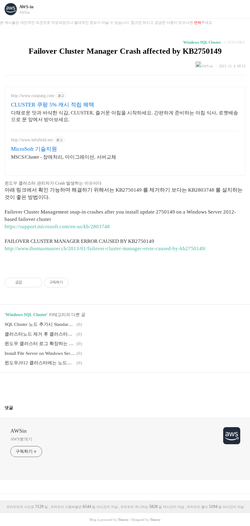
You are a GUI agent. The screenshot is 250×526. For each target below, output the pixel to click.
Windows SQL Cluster (202, 42)
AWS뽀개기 (21, 439)
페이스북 (110, 386)
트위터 (139, 386)
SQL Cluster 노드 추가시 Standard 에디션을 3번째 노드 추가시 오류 (40, 324)
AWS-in (26, 7)
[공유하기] (27, 282)
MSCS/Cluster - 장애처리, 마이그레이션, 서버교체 (63, 157)
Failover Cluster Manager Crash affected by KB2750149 (125, 51)
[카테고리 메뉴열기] (239, 9)
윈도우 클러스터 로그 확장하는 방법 (40, 343)
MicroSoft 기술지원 (34, 149)
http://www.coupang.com (32, 95)
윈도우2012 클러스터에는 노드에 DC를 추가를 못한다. (40, 362)
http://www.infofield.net (32, 140)
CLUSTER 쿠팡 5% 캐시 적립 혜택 (52, 105)
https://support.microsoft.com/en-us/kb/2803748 (57, 226)
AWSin (18, 431)
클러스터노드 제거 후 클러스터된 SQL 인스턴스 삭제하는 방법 (40, 334)
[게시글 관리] (35, 282)
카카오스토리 (125, 386)
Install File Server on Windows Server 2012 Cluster (40, 353)
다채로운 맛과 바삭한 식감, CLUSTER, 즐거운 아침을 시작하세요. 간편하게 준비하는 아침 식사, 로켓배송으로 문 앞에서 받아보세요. (124, 116)
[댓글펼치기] (15, 408)
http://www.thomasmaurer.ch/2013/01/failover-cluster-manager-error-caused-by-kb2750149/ (105, 248)
